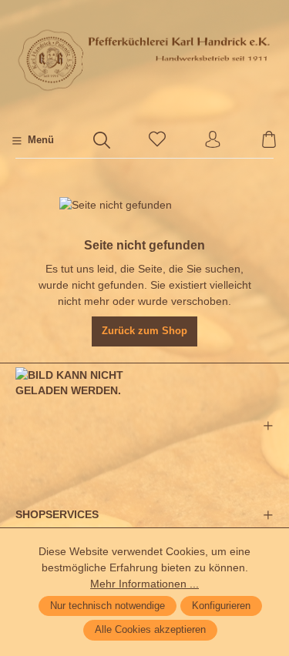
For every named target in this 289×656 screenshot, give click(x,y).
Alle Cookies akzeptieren (150, 629)
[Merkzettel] (157, 140)
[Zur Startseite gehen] (144, 59)
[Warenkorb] (268, 140)
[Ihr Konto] (212, 140)
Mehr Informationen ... (144, 583)
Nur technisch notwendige (107, 606)
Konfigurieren (221, 606)
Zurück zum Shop (144, 331)
